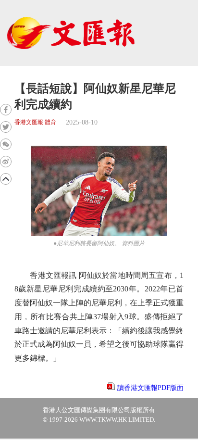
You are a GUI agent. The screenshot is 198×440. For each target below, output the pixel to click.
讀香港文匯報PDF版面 (150, 387)
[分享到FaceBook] (6, 109)
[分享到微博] (6, 161)
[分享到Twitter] (6, 127)
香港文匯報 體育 (35, 122)
